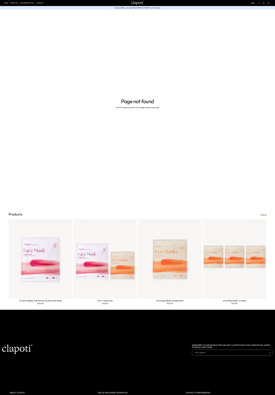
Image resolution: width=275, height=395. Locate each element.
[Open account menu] (263, 3)
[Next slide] (69, 259)
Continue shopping (137, 115)
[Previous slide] (12, 259)
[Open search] (259, 3)
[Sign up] (270, 353)
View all (263, 215)
